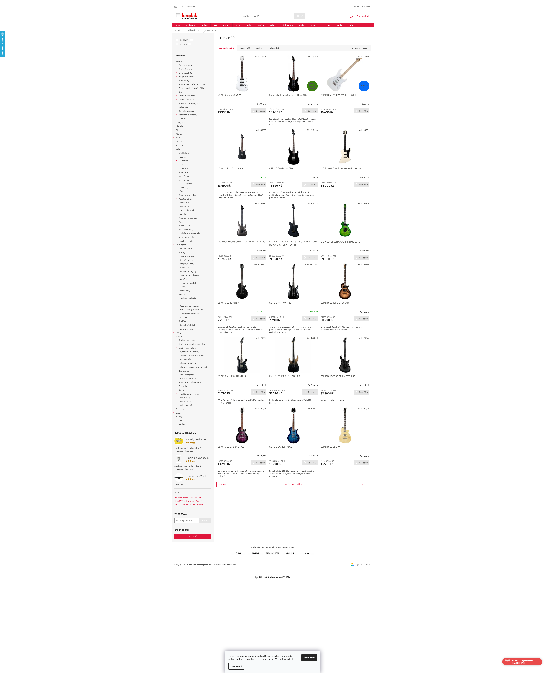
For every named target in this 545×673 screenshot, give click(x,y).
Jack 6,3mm (184, 176)
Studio (179, 336)
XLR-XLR (183, 164)
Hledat (299, 16)
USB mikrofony (186, 359)
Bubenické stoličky (187, 325)
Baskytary (180, 122)
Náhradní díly (185, 107)
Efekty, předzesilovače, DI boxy (192, 88)
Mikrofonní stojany (187, 271)
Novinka (184, 44)
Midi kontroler (185, 401)
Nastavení (236, 666)
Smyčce (179, 145)
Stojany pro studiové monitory (192, 344)
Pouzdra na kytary (187, 95)
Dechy (179, 141)
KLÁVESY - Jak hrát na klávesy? (188, 501)
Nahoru (225, 484)
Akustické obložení (187, 378)
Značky (179, 416)
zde (292, 658)
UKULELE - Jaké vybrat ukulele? (188, 497)
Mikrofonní (184, 160)
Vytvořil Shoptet (363, 564)
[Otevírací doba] (272, 553)
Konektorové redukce (188, 195)
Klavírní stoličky (186, 328)
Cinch (182, 191)
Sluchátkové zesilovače (189, 313)
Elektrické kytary (186, 72)
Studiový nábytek (186, 374)
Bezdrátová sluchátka (189, 305)
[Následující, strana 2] (362, 484)
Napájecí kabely (186, 241)
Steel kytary (184, 80)
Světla (178, 412)
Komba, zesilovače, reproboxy (192, 84)
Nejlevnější (245, 48)
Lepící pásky (184, 317)
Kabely (179, 149)
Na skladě (185, 40)
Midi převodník (186, 405)
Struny (182, 92)
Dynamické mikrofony (189, 351)
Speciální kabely (186, 229)
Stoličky (182, 118)
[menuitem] (177, 25)
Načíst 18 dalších (293, 484)
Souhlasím (309, 657)
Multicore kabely (186, 237)
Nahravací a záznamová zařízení (193, 367)
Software (183, 390)
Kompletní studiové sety (190, 382)
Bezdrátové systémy (188, 114)
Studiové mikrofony (187, 347)
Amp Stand (184, 279)
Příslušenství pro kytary (189, 103)
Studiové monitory (187, 340)
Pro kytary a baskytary (189, 275)
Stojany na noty (187, 263)
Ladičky (182, 286)
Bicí (177, 130)
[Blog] (307, 553)
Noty (178, 137)
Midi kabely (184, 153)
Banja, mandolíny (186, 76)
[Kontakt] (255, 553)
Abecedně (274, 48)
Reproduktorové (186, 210)
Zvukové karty (185, 370)
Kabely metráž (185, 198)
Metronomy (184, 290)
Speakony (183, 187)
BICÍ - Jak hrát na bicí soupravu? (188, 504)
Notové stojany (186, 260)
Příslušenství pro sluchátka (191, 309)
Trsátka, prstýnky (186, 99)
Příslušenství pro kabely (189, 233)
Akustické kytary (186, 65)
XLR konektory (185, 183)
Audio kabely (184, 225)
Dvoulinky (183, 214)
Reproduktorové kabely (189, 218)
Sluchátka (183, 294)
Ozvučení (180, 409)
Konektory (183, 172)
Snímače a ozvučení (187, 111)
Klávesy (179, 133)
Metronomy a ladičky (188, 282)
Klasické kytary (185, 69)
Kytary (179, 61)
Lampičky (184, 267)
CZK (354, 6)
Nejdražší (260, 48)
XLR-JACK (183, 168)
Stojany (182, 252)
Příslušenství (181, 244)
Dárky (178, 332)
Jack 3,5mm (184, 179)
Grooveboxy (184, 386)
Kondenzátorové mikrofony (191, 355)
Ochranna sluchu (186, 248)
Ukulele (179, 126)
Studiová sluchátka (187, 298)
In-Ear (182, 302)
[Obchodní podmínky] (290, 553)
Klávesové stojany (187, 256)
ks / (192, 536)
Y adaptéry (183, 221)
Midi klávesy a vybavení (189, 393)
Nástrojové (184, 156)
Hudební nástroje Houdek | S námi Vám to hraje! (272, 547)
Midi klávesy (184, 397)
